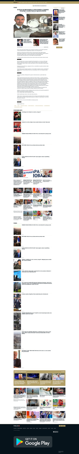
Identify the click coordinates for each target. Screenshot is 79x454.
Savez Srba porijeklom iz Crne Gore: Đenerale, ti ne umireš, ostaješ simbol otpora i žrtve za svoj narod (62, 26)
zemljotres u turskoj (24, 105)
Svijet (41, 2)
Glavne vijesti (44, 428)
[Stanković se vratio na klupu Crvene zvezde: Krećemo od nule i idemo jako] (17, 127)
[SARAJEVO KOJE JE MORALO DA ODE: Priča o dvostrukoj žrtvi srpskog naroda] (17, 138)
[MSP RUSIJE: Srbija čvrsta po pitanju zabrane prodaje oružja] (17, 150)
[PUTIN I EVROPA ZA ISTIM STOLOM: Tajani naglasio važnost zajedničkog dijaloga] (17, 161)
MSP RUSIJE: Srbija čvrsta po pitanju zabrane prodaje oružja (33, 145)
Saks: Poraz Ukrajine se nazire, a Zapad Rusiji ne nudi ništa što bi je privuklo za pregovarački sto (62, 40)
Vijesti (49, 428)
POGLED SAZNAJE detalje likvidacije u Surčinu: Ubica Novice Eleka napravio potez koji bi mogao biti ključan (62, 11)
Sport (43, 2)
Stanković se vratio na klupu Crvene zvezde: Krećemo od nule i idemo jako (36, 122)
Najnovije (23, 2)
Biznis (36, 2)
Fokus (15, 7)
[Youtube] (64, 426)
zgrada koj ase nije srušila (39, 105)
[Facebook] (59, 426)
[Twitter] (63, 426)
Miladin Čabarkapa (29, 12)
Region (39, 2)
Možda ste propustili (20, 371)
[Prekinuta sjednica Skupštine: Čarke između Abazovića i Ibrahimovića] (17, 302)
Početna (20, 2)
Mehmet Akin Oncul (31, 105)
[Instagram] (61, 426)
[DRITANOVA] (17, 359)
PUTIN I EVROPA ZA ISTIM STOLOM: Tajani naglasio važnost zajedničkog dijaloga (35, 157)
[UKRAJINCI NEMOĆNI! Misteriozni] (17, 321)
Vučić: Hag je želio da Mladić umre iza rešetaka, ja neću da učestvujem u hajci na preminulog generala (62, 32)
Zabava (46, 2)
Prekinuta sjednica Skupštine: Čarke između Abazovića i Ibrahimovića (35, 294)
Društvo (34, 2)
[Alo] (14, 0)
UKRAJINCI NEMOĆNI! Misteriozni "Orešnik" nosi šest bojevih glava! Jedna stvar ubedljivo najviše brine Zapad (37, 313)
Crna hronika (30, 2)
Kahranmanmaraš (47, 105)
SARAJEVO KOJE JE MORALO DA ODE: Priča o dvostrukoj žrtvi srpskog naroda (36, 133)
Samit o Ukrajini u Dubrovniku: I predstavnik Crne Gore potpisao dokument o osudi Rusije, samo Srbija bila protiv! (36, 271)
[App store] (55, 442)
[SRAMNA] (20, 42)
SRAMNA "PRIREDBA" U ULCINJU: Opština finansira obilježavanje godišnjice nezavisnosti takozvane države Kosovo (27, 41)
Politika (26, 2)
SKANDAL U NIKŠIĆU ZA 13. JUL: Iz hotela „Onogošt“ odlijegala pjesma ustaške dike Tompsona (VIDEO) (36, 260)
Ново (55, 428)
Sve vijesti (59, 47)
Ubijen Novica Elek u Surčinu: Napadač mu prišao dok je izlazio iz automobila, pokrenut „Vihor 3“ (62, 18)
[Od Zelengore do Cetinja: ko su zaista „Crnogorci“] (17, 116)
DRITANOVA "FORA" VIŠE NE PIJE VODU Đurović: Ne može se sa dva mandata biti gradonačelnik (36, 351)
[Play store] (33, 442)
